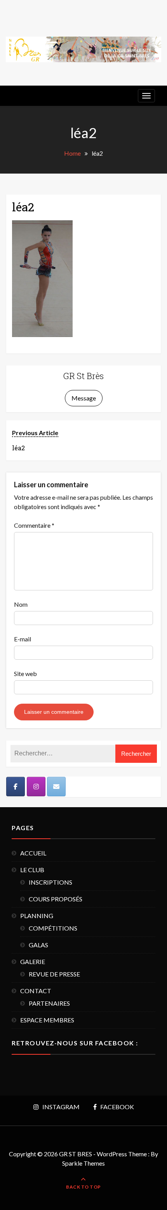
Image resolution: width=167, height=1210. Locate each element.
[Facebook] (15, 786)
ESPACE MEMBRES (47, 1020)
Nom (21, 604)
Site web (25, 673)
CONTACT (35, 990)
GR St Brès (83, 375)
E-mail (22, 639)
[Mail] (56, 786)
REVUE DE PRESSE (54, 974)
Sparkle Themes (83, 1163)
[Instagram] (36, 786)
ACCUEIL (33, 853)
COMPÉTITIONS (53, 928)
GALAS (38, 944)
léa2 (23, 206)
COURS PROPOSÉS (55, 899)
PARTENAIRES (49, 1003)
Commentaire (34, 525)
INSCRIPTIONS (50, 882)
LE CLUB (32, 869)
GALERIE (32, 961)
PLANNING (36, 915)
